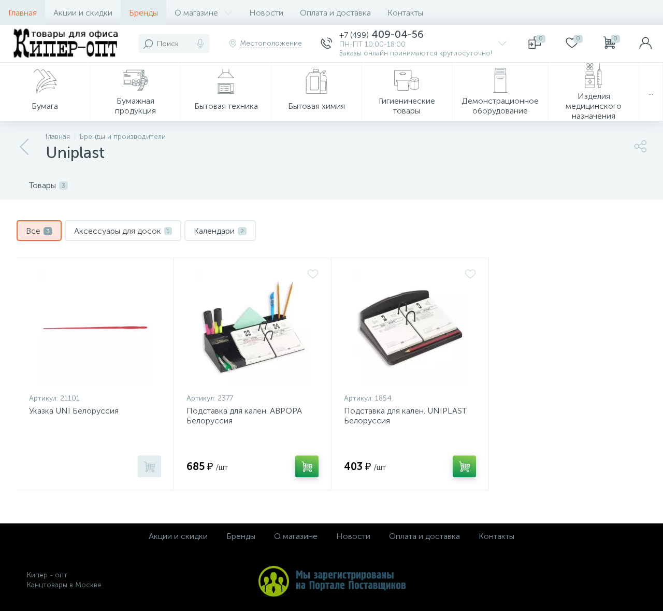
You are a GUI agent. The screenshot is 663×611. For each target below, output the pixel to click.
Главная (22, 13)
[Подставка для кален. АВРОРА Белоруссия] (252, 328)
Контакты (405, 13)
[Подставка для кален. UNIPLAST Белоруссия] (410, 328)
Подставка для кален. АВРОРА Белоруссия (244, 415)
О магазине (196, 13)
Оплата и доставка (335, 13)
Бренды (143, 13)
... (650, 92)
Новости (266, 13)
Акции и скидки (82, 13)
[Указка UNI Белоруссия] (95, 328)
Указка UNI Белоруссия (74, 411)
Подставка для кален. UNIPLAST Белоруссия (405, 415)
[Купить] (149, 466)
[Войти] (645, 43)
